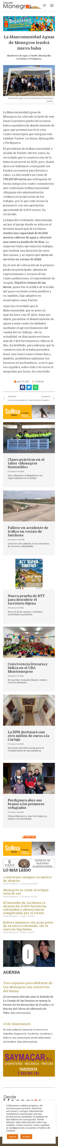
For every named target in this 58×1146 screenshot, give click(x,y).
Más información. (21, 1013)
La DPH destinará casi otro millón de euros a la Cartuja (28, 735)
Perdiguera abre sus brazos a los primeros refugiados (26, 804)
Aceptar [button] (26, 1136)
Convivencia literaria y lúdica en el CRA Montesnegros (27, 667)
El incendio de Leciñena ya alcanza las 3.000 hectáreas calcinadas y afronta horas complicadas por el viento (24, 908)
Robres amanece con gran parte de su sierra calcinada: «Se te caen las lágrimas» (28, 926)
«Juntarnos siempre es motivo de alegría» (27, 878)
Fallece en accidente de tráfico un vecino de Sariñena (28, 531)
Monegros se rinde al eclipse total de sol (26, 891)
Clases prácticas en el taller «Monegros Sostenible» (26, 463)
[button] (22, 387)
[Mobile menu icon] (52, 5)
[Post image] (29, 437)
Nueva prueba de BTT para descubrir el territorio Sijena (26, 599)
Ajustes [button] (12, 1136)
